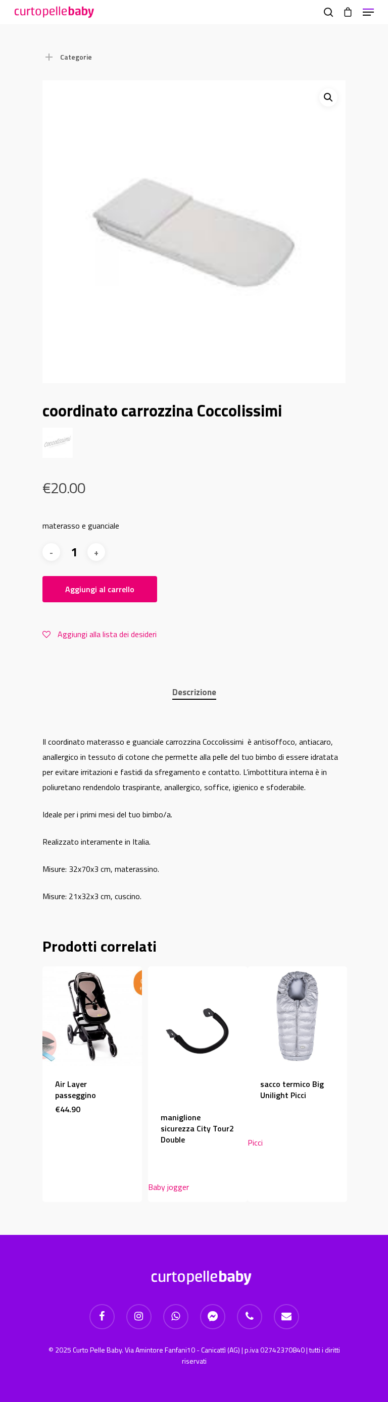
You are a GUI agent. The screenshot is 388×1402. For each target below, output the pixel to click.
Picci (255, 1142)
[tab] (194, 692)
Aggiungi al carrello (99, 589)
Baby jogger (168, 1187)
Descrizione (194, 692)
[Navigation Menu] (368, 12)
